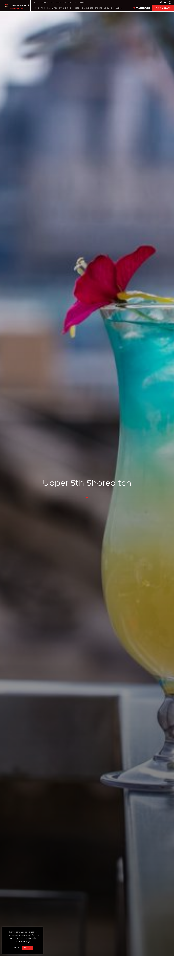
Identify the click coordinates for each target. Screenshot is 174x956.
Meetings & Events (83, 8)
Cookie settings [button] (22, 941)
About (36, 2)
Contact (82, 2)
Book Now (163, 8)
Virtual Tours (61, 2)
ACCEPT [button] (27, 948)
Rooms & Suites (49, 8)
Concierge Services (47, 2)
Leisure (108, 8)
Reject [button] (16, 948)
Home (37, 8)
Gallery (117, 8)
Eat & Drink (65, 8)
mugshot (143, 8)
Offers (98, 8)
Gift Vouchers (72, 2)
